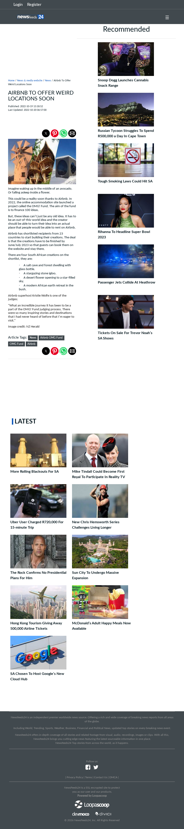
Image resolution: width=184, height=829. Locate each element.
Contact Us (100, 777)
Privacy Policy (75, 777)
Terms (88, 777)
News (48, 80)
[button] (46, 133)
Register (34, 5)
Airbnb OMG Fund (51, 337)
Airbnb (31, 344)
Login (18, 5)
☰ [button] (167, 18)
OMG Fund (16, 344)
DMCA (113, 777)
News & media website (29, 80)
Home (11, 80)
